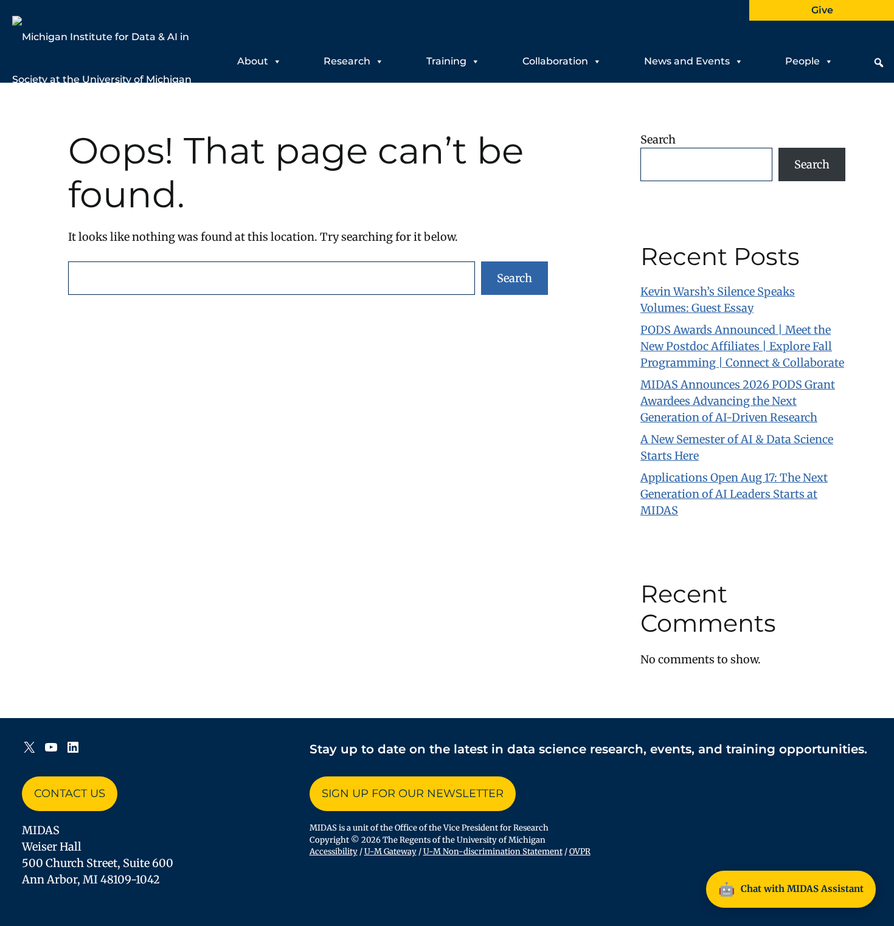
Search (514, 278)
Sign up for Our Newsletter (413, 793)
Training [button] (446, 61)
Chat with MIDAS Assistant (791, 888)
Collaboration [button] (555, 61)
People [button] (802, 61)
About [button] (252, 61)
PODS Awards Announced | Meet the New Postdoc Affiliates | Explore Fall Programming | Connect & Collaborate (742, 346)
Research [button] (347, 61)
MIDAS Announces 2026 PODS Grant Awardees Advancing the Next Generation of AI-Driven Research (737, 401)
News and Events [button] (687, 61)
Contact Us (69, 793)
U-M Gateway (390, 851)
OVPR (580, 851)
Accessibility (334, 851)
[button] (879, 63)
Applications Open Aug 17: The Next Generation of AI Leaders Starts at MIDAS (734, 494)
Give (822, 10)
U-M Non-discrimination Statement (493, 851)
